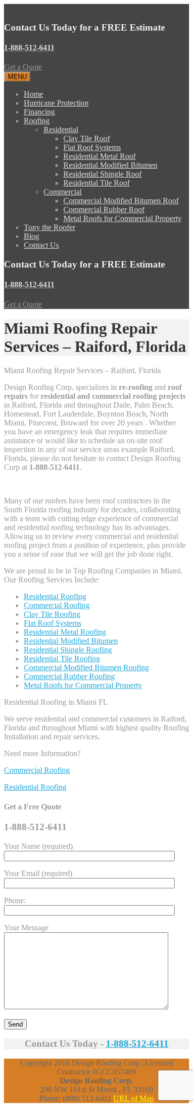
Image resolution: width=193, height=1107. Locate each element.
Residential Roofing (55, 596)
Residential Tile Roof (96, 183)
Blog (31, 236)
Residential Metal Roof (99, 156)
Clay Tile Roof (86, 138)
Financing (39, 112)
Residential (61, 129)
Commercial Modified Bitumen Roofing (86, 667)
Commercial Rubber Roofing (69, 676)
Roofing (36, 120)
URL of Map (133, 1098)
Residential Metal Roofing (65, 632)
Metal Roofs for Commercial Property (122, 218)
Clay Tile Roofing (52, 614)
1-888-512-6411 (137, 1043)
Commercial (63, 192)
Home (33, 94)
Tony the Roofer (49, 227)
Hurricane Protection (56, 103)
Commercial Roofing (57, 605)
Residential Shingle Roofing (68, 650)
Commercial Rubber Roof (104, 209)
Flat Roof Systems (92, 147)
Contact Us (41, 245)
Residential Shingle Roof (102, 174)
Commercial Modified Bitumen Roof (121, 200)
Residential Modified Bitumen (110, 165)
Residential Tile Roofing (62, 658)
